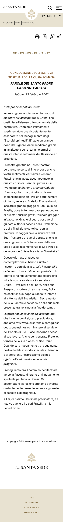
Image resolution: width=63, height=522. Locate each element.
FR (35, 53)
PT (48, 53)
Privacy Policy (31, 512)
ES (29, 53)
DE (15, 53)
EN (22, 53)
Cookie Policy (31, 507)
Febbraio (28, 22)
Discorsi (8, 22)
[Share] (59, 37)
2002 (18, 22)
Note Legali (31, 502)
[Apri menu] (58, 8)
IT (42, 53)
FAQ (31, 497)
